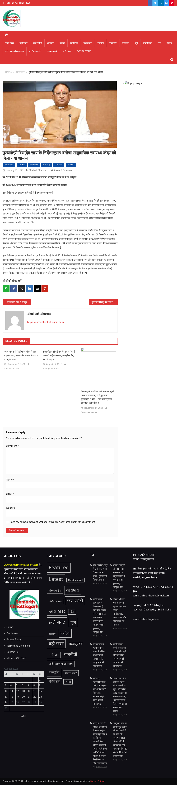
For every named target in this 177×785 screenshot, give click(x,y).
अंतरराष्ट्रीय (55, 590)
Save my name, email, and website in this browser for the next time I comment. (53, 522)
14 (29, 691)
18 (11, 696)
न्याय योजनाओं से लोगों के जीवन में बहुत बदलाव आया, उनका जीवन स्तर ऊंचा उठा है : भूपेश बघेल (21, 355)
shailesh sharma (37, 170)
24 (6, 702)
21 (29, 696)
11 (11, 691)
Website (10, 507)
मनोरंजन (125, 43)
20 (23, 696)
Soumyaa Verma (51, 368)
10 (6, 691)
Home (10, 627)
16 (40, 691)
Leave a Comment (63, 170)
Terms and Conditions (18, 645)
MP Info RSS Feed (16, 658)
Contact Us (84, 51)
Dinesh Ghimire (97, 781)
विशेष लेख (67, 51)
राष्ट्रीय (100, 43)
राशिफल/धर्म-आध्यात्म (14, 51)
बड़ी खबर (23, 43)
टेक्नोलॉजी (147, 43)
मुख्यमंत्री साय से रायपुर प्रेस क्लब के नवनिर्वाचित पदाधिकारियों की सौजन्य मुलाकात (19, 302)
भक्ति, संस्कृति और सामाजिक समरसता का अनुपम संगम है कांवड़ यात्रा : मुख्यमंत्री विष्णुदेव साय (119, 576)
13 (23, 691)
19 (17, 696)
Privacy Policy (14, 639)
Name (10, 479)
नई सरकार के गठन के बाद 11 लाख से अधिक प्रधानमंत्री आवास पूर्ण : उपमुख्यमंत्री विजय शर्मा (99, 655)
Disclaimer (12, 633)
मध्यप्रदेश (87, 43)
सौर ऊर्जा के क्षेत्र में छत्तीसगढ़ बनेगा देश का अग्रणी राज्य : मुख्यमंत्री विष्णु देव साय (100, 572)
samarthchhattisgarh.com (147, 619)
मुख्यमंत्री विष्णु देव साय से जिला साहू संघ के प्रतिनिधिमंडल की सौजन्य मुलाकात (105, 302)
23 (40, 696)
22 (34, 696)
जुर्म (136, 43)
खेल (159, 43)
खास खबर (9, 43)
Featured (9, 164)
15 (34, 691)
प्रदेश (62, 43)
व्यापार (169, 43)
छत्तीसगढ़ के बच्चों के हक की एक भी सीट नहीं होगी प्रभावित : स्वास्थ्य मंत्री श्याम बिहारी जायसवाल (119, 655)
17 (6, 696)
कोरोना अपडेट (35, 51)
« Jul (23, 716)
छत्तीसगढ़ (74, 43)
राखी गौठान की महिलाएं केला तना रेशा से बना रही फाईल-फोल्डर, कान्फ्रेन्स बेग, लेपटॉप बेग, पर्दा (59, 355)
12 (17, 691)
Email (10, 493)
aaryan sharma (11, 368)
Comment (12, 446)
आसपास (50, 43)
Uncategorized (75, 580)
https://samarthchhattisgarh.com (45, 322)
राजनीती (113, 43)
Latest (22, 164)
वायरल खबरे (52, 51)
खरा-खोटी (37, 43)
